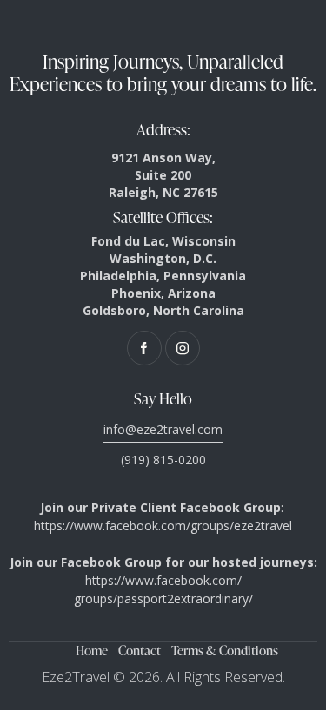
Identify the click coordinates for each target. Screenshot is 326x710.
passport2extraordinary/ (185, 598)
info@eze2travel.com (163, 429)
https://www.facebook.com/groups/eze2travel (163, 525)
